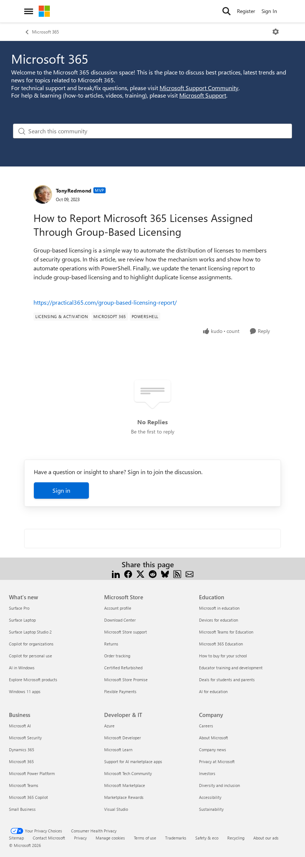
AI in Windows (22, 667)
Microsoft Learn (118, 749)
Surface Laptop (22, 620)
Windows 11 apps (25, 691)
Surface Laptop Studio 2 (30, 632)
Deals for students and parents (227, 679)
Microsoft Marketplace (124, 785)
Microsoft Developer (122, 737)
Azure (109, 726)
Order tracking (117, 655)
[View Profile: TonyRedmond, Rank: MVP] (42, 194)
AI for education (213, 691)
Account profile (117, 608)
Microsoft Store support (125, 632)
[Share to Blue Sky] (165, 573)
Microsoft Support (202, 95)
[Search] (226, 11)
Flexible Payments (120, 691)
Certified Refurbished (123, 667)
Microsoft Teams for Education (226, 632)
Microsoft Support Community (199, 88)
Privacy (80, 838)
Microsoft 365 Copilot (28, 797)
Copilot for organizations (31, 644)
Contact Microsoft (49, 838)
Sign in (61, 490)
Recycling (235, 838)
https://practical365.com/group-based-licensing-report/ (105, 302)
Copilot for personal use (30, 655)
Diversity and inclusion (219, 785)
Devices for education (218, 620)
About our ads (266, 838)
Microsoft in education (219, 608)
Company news (212, 749)
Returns (111, 644)
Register (246, 11)
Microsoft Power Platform (32, 773)
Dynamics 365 (21, 749)
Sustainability (211, 809)
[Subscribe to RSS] (177, 573)
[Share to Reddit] (153, 573)
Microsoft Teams (23, 785)
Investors (207, 773)
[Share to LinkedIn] (116, 573)
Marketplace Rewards (124, 797)
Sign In (269, 11)
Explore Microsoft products (33, 679)
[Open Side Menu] (28, 11)
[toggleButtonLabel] (275, 31)
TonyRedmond (74, 190)
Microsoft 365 (45, 32)
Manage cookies (110, 838)
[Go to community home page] (44, 11)
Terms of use (145, 838)
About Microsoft (213, 737)
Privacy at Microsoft (217, 761)
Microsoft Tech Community (128, 773)
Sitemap (16, 838)
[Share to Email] (189, 573)
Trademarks (175, 838)
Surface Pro (19, 608)
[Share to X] (140, 573)
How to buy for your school (223, 655)
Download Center (120, 620)
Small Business (22, 809)
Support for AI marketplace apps (133, 761)
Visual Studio (116, 809)
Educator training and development (231, 667)
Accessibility (210, 797)
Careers (206, 726)
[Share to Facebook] (128, 573)
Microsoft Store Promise (126, 679)
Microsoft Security (25, 737)
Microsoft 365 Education (221, 644)
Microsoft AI (20, 726)
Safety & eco (206, 838)
